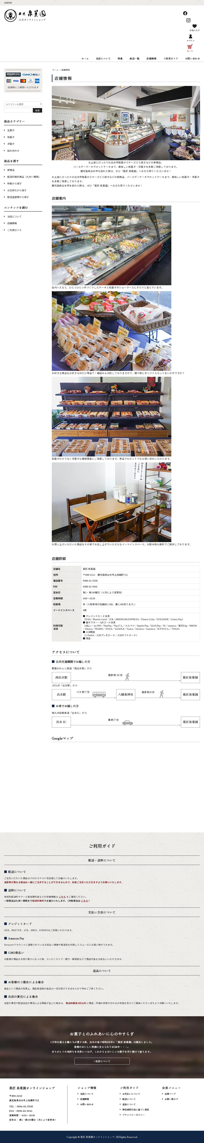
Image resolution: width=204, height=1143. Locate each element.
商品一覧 (134, 58)
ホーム (85, 58)
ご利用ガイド (170, 58)
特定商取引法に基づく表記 (135, 1109)
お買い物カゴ (171, 1099)
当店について (103, 58)
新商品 (11, 170)
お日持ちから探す (16, 190)
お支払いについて (131, 1093)
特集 (120, 58)
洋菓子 (11, 143)
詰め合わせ (13, 150)
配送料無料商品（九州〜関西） (24, 176)
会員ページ (170, 1093)
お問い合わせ (192, 58)
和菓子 (11, 137)
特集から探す (14, 183)
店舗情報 (151, 58)
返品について (129, 1104)
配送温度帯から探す (18, 197)
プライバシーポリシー (133, 1114)
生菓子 (11, 130)
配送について (129, 1099)
